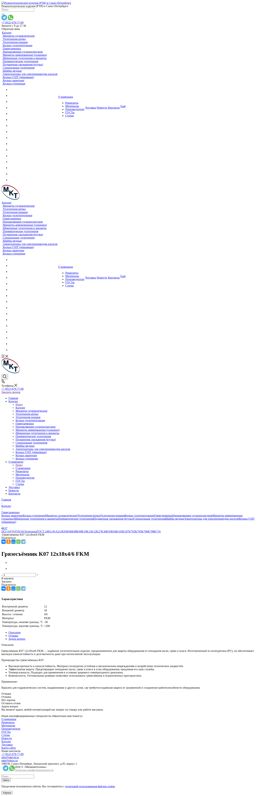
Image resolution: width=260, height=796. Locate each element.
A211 (59, 531)
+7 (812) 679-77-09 (12, 22)
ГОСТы (6, 731)
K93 (108, 531)
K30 (103, 531)
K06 (69, 531)
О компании (23, 468)
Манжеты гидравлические (61, 515)
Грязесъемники (163, 515)
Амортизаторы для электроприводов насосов (211, 518)
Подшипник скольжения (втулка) (114, 518)
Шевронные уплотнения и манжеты (36, 518)
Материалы (8, 725)
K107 (125, 531)
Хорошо (7, 792)
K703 (132, 531)
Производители (10, 728)
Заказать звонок (11, 392)
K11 (88, 531)
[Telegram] (23, 542)
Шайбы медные (174, 518)
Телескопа (31, 531)
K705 (138, 531)
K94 (113, 531)
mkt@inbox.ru (9, 760)
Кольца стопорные (34, 515)
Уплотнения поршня (112, 515)
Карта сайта (8, 747)
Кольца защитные (12, 515)
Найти (6, 780)
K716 (157, 531)
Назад (19, 404)
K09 (79, 531)
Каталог (20, 407)
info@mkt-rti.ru (10, 757)
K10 (84, 531)
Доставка (7, 744)
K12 (93, 531)
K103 (119, 531)
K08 (74, 531)
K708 (151, 531)
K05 (64, 531)
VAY (15, 531)
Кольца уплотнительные (139, 515)
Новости (6, 738)
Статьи (5, 735)
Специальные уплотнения (149, 518)
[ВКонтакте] (3, 542)
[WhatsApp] (18, 542)
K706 (144, 531)
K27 (98, 531)
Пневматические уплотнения (76, 518)
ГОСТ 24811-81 (46, 531)
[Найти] (2, 14)
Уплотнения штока (88, 515)
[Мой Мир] (13, 542)
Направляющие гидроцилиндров (192, 515)
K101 (21, 531)
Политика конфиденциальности (34, 770)
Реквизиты (8, 722)
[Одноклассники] (8, 542)
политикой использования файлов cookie (90, 786)
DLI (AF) (6, 531)
